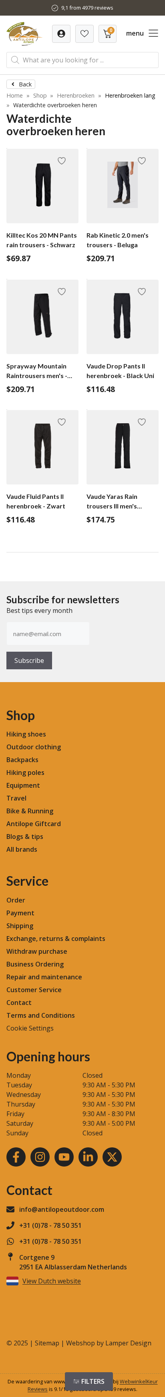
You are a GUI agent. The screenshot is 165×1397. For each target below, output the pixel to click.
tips (37, 836)
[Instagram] (40, 1157)
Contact (19, 1002)
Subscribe (29, 660)
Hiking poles (25, 772)
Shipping (19, 925)
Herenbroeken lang (130, 95)
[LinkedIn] (88, 1157)
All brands (21, 849)
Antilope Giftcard (33, 823)
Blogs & (18, 836)
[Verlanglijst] (61, 34)
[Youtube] (64, 1157)
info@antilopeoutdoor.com (61, 1209)
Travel (16, 798)
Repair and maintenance (44, 977)
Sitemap (47, 1343)
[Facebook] (16, 1157)
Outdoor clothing (33, 747)
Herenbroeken (76, 95)
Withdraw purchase (36, 951)
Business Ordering (35, 964)
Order (15, 900)
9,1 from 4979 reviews (87, 7)
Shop (40, 95)
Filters (93, 1381)
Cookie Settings (30, 1028)
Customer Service (34, 989)
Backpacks (22, 759)
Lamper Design (128, 1343)
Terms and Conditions (40, 1015)
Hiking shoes (26, 734)
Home (14, 95)
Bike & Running (29, 811)
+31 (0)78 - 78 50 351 (50, 1225)
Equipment (23, 785)
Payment (20, 913)
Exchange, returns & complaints (55, 938)
